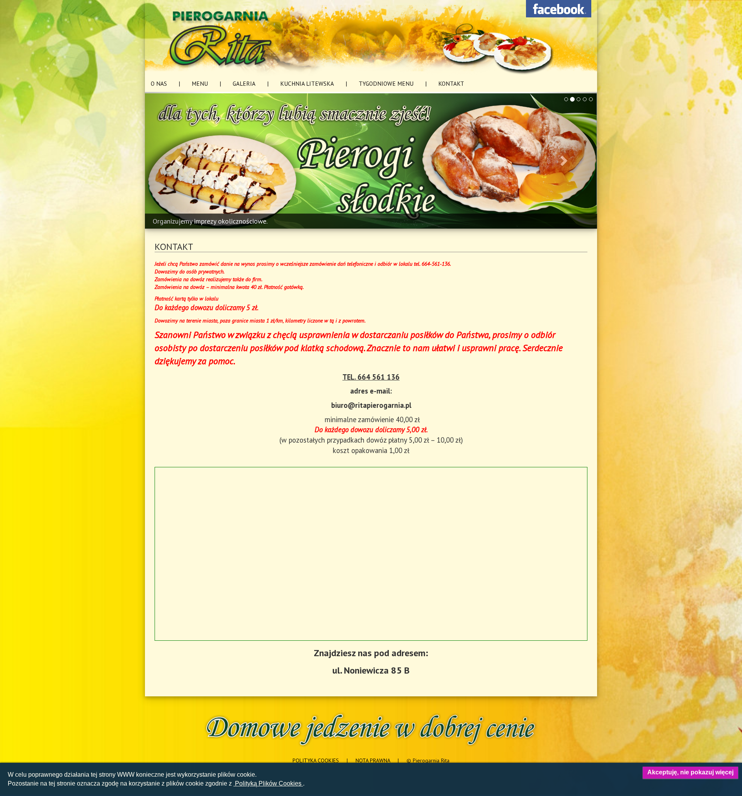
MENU (200, 83)
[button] (179, 160)
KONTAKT (451, 83)
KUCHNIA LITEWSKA (307, 83)
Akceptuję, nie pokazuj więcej (690, 772)
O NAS (159, 83)
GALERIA (244, 83)
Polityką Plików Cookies (268, 783)
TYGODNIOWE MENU (386, 83)
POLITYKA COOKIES (316, 760)
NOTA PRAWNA (373, 760)
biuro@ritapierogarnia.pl (371, 405)
